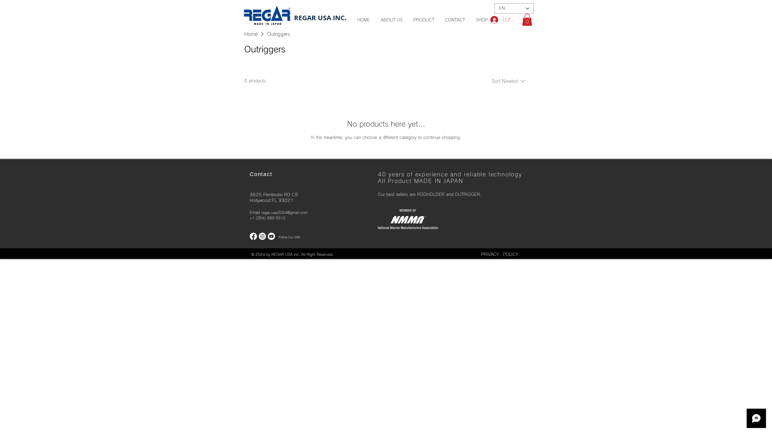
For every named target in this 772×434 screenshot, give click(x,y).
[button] (527, 20)
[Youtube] (271, 236)
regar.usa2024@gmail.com (284, 212)
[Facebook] (253, 236)
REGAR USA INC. (320, 17)
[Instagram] (262, 236)
